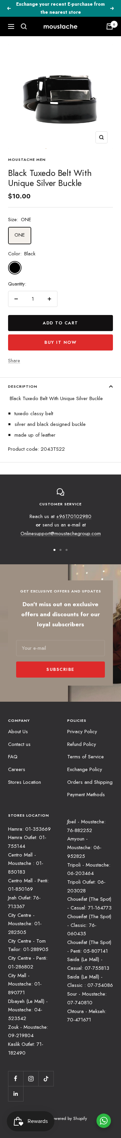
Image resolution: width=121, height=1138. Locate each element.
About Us (18, 731)
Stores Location (24, 782)
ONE (19, 235)
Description (22, 386)
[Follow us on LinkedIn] (15, 1093)
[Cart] (109, 26)
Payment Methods (86, 794)
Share (14, 360)
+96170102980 (73, 516)
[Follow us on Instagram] (30, 1078)
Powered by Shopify (68, 1118)
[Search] (24, 26)
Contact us (19, 744)
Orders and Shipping (90, 782)
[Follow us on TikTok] (45, 1078)
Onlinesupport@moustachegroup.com (61, 533)
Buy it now (60, 342)
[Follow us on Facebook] (15, 1078)
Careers (16, 769)
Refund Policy (81, 744)
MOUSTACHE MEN (27, 159)
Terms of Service (85, 756)
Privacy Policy (82, 731)
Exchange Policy (84, 769)
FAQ (12, 756)
